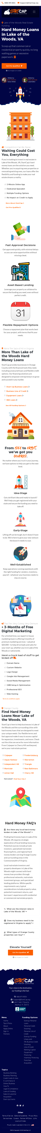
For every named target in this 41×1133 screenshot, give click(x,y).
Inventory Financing (31, 1058)
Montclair (8, 769)
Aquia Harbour (10, 760)
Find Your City (14, 779)
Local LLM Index (20, 1121)
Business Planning (10, 1076)
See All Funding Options (15, 405)
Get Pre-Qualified (13, 66)
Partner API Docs (26, 1118)
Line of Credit (29, 1047)
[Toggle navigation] (34, 12)
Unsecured (28, 1039)
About (5, 1026)
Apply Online (8, 1029)
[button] (20, 831)
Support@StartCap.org (29, 3)
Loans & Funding (9, 1091)
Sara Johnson (12, 80)
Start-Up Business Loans (17, 387)
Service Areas (7, 1118)
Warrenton (29, 760)
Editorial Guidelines (20, 1116)
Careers (16, 1118)
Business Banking (9, 1073)
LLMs (35, 1118)
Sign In (6, 1031)
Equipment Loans (14, 396)
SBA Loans (11, 400)
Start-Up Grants (9, 1099)
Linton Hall (9, 773)
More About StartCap (14, 203)
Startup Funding (30, 1037)
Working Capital (30, 1050)
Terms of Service (7, 1116)
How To (6, 1086)
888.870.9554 (22, 997)
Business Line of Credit (16, 391)
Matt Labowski (32, 80)
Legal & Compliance (10, 1089)
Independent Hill (11, 764)
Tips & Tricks (7, 1023)
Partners (6, 1034)
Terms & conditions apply (11, 699)
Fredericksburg (31, 755)
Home (5, 1021)
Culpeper (8, 755)
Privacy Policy (33, 1116)
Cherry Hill (29, 773)
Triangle (28, 764)
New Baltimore (31, 769)
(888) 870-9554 (9, 3)
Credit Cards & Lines (10, 1078)
